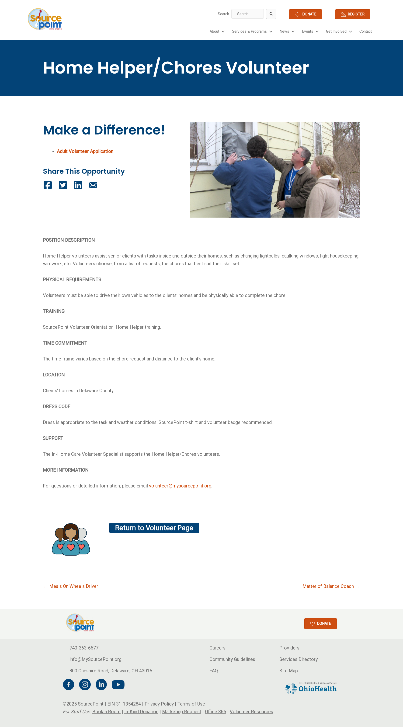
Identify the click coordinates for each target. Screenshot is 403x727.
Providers (289, 647)
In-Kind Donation (141, 711)
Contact (365, 31)
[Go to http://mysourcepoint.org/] (45, 19)
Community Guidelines (232, 659)
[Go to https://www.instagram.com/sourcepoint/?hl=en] (85, 685)
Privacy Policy (159, 703)
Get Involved (336, 31)
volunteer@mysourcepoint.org (180, 486)
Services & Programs (249, 31)
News (284, 31)
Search (223, 14)
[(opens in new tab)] (311, 688)
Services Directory (298, 659)
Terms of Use (191, 703)
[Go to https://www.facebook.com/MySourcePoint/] (68, 685)
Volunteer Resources (251, 711)
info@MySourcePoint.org (95, 659)
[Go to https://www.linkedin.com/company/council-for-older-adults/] (101, 685)
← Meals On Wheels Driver (70, 586)
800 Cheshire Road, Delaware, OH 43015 (110, 670)
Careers (217, 647)
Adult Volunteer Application (85, 151)
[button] (271, 14)
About (214, 31)
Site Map (288, 670)
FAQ (213, 670)
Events (307, 31)
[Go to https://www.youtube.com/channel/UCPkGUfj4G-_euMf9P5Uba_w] (117, 684)
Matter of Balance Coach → (331, 586)
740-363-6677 (83, 647)
